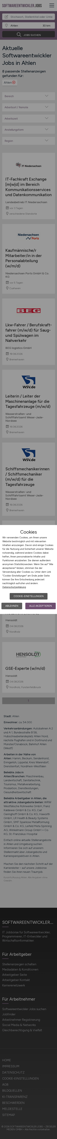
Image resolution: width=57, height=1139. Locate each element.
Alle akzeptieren (40, 605)
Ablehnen (11, 605)
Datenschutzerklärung (14, 587)
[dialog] (28, 569)
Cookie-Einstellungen (29, 596)
